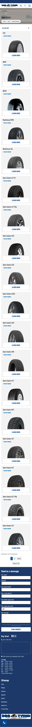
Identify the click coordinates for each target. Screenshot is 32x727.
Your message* (5, 613)
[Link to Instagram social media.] (15, 636)
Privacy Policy (25, 624)
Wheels (3, 688)
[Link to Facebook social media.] (12, 636)
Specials (3, 695)
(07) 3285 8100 (7, 639)
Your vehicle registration (7, 600)
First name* (4, 575)
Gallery (3, 698)
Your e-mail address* (6, 593)
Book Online (4, 702)
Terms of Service (15, 625)
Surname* (3, 580)
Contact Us (4, 705)
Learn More (16, 55)
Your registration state (7, 606)
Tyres (2, 684)
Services (3, 691)
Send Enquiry (16, 629)
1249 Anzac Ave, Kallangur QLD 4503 (13, 656)
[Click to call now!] (21, 5)
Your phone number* (6, 587)
